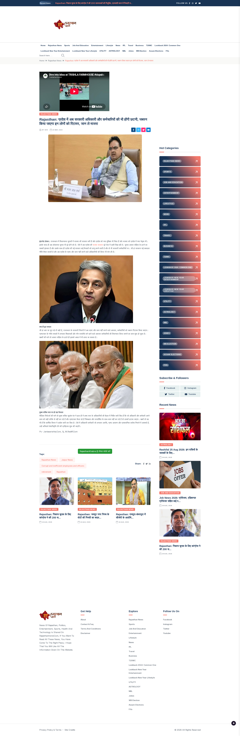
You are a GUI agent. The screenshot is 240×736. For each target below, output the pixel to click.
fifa (167, 51)
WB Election (141, 51)
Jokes (131, 51)
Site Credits (69, 730)
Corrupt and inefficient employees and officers (63, 466)
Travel (130, 45)
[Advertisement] (147, 24)
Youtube (166, 633)
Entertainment (97, 45)
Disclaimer (85, 633)
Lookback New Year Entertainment (55, 51)
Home (43, 45)
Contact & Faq (87, 624)
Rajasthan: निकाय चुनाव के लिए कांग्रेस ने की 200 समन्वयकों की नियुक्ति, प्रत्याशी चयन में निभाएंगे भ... (93, 3)
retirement (46, 472)
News (118, 45)
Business (140, 45)
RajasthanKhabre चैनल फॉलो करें (95, 451)
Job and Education (80, 45)
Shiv (46, 130)
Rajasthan (61, 472)
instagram (192, 388)
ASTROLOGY (114, 51)
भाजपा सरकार (98, 245)
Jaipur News (67, 460)
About (83, 619)
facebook (170, 388)
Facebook (167, 619)
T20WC (149, 45)
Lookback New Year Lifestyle (84, 51)
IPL (124, 45)
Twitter (166, 629)
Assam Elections (156, 51)
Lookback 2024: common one (167, 45)
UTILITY (103, 51)
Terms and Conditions (91, 629)
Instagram (167, 624)
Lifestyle (109, 45)
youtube (192, 394)
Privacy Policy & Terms (50, 730)
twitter (171, 394)
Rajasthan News (55, 45)
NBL (124, 51)
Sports (67, 45)
